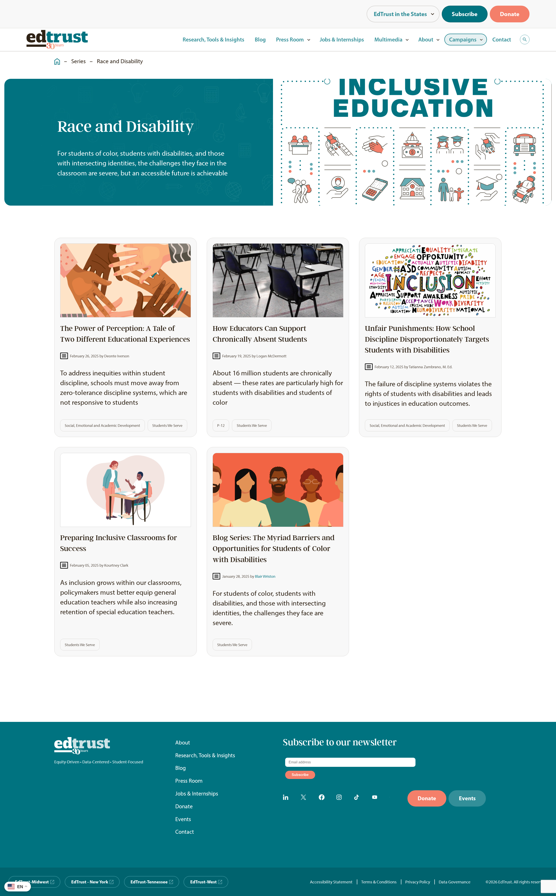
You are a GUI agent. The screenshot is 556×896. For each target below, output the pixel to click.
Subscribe (464, 14)
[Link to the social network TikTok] (358, 798)
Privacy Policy (417, 881)
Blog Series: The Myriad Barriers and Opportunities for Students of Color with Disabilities (273, 549)
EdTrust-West (203, 881)
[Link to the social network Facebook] (323, 798)
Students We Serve (167, 425)
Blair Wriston (265, 576)
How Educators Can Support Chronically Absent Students (260, 333)
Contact (501, 39)
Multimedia (388, 39)
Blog (260, 39)
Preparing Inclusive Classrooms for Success (118, 543)
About (425, 39)
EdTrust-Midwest (32, 881)
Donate (509, 14)
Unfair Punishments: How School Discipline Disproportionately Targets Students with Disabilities (427, 339)
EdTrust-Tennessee (149, 881)
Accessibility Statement (331, 881)
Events (183, 819)
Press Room (290, 39)
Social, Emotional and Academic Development (102, 425)
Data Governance (454, 881)
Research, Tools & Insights (213, 39)
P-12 (221, 425)
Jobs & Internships (342, 39)
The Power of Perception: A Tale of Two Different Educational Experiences (125, 333)
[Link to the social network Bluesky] (394, 798)
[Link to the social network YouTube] (376, 798)
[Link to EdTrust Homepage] (57, 39)
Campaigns (463, 39)
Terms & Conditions (379, 881)
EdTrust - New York (89, 881)
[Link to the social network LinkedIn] (287, 798)
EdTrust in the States (400, 14)
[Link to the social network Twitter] (305, 798)
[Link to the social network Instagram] (340, 798)
